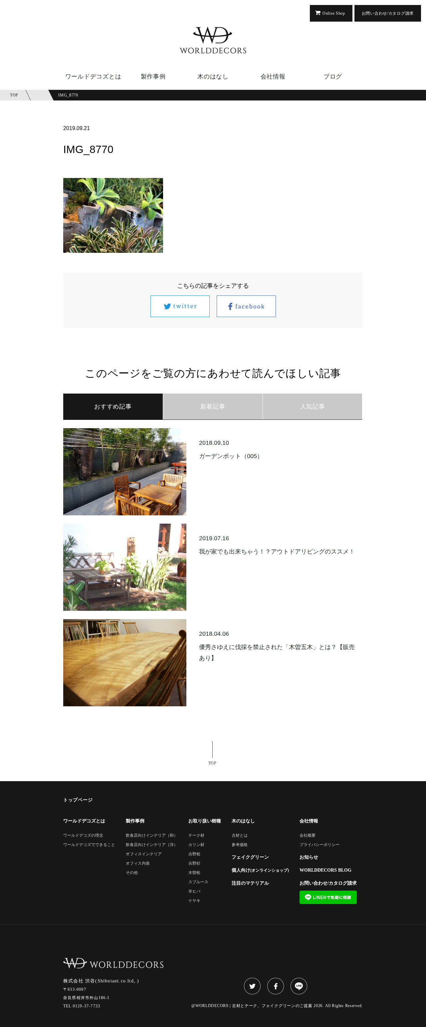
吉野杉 (194, 863)
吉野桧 (194, 854)
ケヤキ (194, 901)
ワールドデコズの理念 (83, 835)
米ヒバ (194, 891)
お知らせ (309, 857)
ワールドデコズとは (93, 76)
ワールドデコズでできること (89, 845)
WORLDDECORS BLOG (325, 870)
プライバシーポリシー (319, 845)
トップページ (78, 800)
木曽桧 (194, 873)
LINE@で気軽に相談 (328, 897)
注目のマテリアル (250, 883)
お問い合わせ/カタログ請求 (388, 13)
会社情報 (273, 76)
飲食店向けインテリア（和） (152, 835)
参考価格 (240, 845)
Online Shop (333, 13)
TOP (212, 763)
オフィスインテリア (144, 854)
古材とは (240, 835)
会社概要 (308, 835)
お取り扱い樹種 (204, 821)
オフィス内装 (138, 863)
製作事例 (153, 76)
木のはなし (213, 76)
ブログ (332, 76)
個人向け (260, 870)
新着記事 (212, 406)
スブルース (198, 882)
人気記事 (312, 406)
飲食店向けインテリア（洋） (152, 845)
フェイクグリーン (250, 857)
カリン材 (196, 845)
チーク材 (196, 835)
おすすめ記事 (112, 406)
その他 (132, 873)
